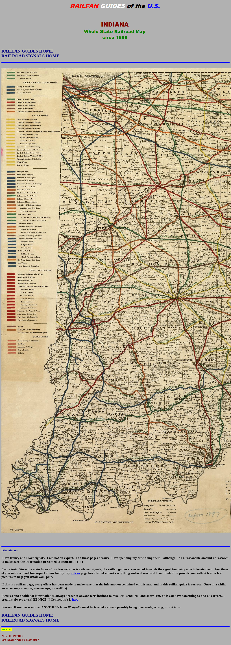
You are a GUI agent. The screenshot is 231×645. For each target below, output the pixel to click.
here (75, 599)
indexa (75, 573)
